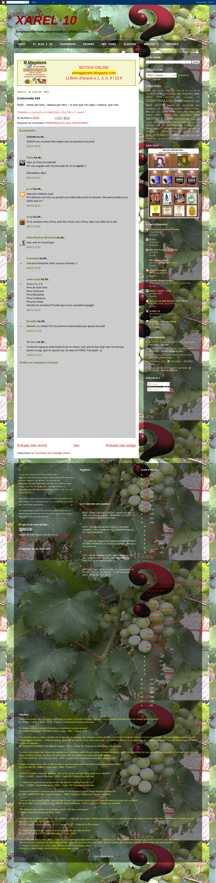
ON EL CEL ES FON (158, 272)
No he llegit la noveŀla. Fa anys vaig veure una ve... (172, 348)
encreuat (169, 96)
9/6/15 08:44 (33, 178)
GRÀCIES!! (151, 44)
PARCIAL (162, 122)
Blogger (117, 856)
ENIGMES (88, 44)
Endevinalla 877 (90, 566)
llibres (191, 111)
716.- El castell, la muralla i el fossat (162, 620)
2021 (146, 496)
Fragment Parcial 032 (156, 564)
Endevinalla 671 (153, 555)
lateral (164, 111)
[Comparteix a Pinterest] (68, 118)
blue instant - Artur (158, 260)
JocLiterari (195, 108)
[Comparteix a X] (62, 118)
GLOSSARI (130, 44)
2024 (146, 483)
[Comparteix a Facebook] (65, 118)
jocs (153, 111)
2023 (146, 487)
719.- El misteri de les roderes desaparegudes (166, 581)
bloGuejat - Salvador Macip (162, 321)
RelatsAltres (189, 125)
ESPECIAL (189, 101)
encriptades (188, 97)
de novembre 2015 (155, 530)
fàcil (68, 123)
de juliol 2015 (153, 547)
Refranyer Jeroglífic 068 (157, 612)
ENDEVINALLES (55, 123)
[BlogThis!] (59, 118)
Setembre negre (155, 293)
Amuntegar (154, 242)
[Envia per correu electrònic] (56, 118)
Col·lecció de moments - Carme (164, 229)
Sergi (30, 216)
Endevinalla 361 (90, 551)
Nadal (193, 119)
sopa (182, 135)
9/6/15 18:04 (33, 310)
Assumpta (33, 258)
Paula (30, 157)
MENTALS (154, 118)
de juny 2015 (153, 552)
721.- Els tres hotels (155, 560)
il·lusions (165, 108)
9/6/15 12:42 (33, 247)
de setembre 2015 (155, 539)
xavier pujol (33, 279)
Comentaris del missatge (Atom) (52, 453)
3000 (187, 91)
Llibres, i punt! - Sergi (160, 290)
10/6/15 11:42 (34, 331)
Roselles (32, 321)
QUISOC (150, 125)
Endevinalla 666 (153, 616)
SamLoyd (150, 131)
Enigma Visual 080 (155, 633)
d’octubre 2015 (153, 534)
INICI (22, 44)
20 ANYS (153, 252)
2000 (167, 90)
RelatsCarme (151, 128)
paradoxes (150, 122)
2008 (146, 705)
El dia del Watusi (156, 324)
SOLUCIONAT (80, 123)
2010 (146, 696)
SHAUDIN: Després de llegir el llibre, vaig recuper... (173, 341)
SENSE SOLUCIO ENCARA (177, 131)
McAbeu (32, 342)
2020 (146, 500)
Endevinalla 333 (90, 523)
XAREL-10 (154, 311)
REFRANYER (168, 125)
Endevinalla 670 (153, 568)
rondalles (192, 128)
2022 (146, 492)
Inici (76, 445)
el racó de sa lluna (158, 270)
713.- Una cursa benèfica (157, 651)
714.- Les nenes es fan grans (159, 642)
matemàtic (185, 114)
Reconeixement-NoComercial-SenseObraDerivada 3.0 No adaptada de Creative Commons (47, 537)
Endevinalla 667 (153, 603)
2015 (146, 522)
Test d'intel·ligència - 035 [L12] (162, 313)
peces (193, 122)
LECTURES (172, 44)
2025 (146, 479)
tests (193, 135)
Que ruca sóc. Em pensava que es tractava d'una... (171, 354)
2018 (146, 509)
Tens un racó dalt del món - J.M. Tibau (168, 300)
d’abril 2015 (152, 660)
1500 (159, 91)
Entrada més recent (32, 445)
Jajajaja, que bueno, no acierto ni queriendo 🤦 (170, 367)
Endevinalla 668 (153, 594)
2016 (146, 518)
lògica (149, 114)
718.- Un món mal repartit (158, 599)
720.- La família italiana (157, 573)
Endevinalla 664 (153, 638)
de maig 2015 (153, 656)
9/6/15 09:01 (33, 205)
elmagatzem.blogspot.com (94, 73)
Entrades (154, 383)
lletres (179, 111)
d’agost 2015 (153, 543)
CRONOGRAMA (68, 44)
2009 (146, 700)
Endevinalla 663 (153, 646)
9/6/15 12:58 (33, 268)
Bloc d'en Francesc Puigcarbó (163, 249)
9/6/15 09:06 (33, 226)
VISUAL (170, 138)
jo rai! (30, 189)
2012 (146, 687)
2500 (178, 90)
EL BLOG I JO (42, 44)
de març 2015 (153, 665)
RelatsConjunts (172, 128)
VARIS (149, 138)
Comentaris (155, 389)
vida (159, 138)
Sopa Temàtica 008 (155, 590)
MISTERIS (180, 118)
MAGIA (167, 114)
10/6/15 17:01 (34, 355)
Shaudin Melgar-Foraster (161, 280)
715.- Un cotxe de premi (157, 629)
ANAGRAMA (170, 93)
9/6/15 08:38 (33, 146)
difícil (149, 97)
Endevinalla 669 (153, 577)
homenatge (151, 108)
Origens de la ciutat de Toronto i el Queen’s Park (170, 283)
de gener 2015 (153, 673)
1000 (148, 90)
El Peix (152, 239)
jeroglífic (179, 108)
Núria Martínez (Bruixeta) (41, 237)
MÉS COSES (109, 44)
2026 (146, 474)
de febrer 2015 (153, 669)
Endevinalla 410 (90, 509)
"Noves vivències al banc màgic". (163, 262)
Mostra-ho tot (195, 331)
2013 (146, 683)
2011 (146, 692)
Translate (156, 79)
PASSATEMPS (179, 122)
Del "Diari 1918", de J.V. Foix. (162, 303)
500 (194, 90)
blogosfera (187, 93)
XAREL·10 (46, 20)
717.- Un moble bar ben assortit (160, 607)
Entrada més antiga (121, 445)
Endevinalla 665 (153, 625)
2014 (146, 679)
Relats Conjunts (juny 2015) (159, 586)
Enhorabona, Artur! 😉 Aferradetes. (165, 361)
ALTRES (151, 93)
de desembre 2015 (155, 526)
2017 (146, 513)
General (170, 105)
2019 (146, 505)
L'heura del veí (155, 231)
